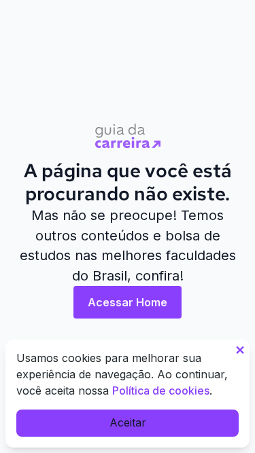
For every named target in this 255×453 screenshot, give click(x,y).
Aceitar (127, 422)
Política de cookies (160, 390)
